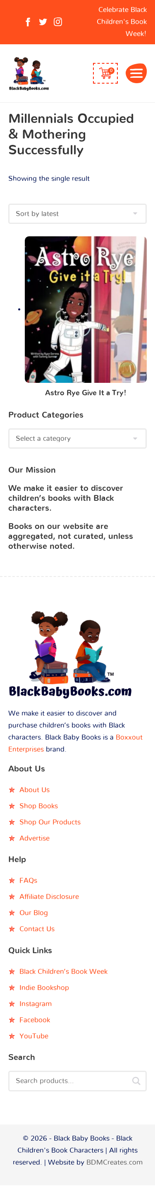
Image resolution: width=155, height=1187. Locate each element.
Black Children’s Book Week (63, 971)
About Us (34, 789)
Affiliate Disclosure (49, 896)
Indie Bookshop (44, 987)
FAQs (28, 880)
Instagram (35, 1003)
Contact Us (37, 928)
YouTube (33, 1036)
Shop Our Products (50, 822)
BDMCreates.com (114, 1162)
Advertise (34, 838)
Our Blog (33, 912)
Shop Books (38, 806)
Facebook (34, 1020)
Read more (85, 311)
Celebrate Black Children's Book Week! (122, 21)
